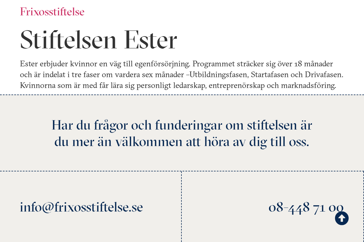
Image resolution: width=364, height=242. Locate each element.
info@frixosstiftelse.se (81, 206)
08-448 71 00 (306, 206)
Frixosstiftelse (52, 11)
